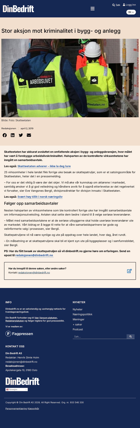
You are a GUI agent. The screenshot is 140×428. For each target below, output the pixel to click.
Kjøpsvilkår (33, 408)
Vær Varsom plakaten (45, 317)
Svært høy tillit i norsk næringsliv (40, 197)
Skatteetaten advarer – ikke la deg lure (44, 166)
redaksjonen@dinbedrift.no (34, 272)
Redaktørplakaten (14, 320)
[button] (93, 8)
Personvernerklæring (16, 408)
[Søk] (131, 336)
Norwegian (12, 389)
